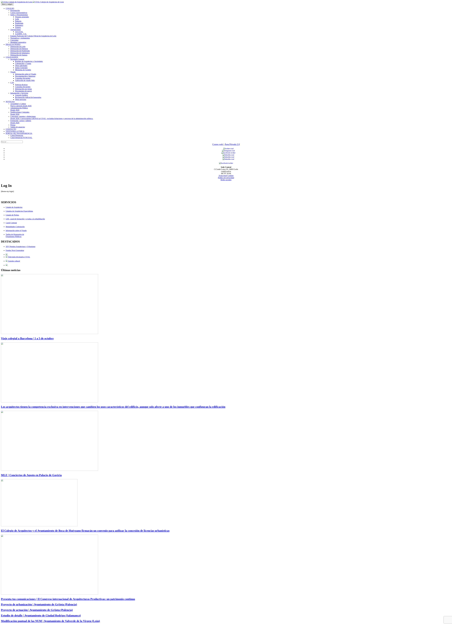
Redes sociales (226, 180)
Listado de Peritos (12, 215)
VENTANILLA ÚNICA (15, 131)
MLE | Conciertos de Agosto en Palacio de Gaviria (31, 475)
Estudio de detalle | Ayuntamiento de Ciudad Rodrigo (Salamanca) (41, 615)
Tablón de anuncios (17, 127)
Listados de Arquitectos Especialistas (19, 211)
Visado (13, 72)
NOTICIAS (10, 102)
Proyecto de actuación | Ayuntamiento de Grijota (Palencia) (37, 609)
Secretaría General (17, 59)
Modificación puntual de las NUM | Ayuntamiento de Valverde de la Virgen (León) (50, 621)
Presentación (15, 11)
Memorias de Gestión (23, 70)
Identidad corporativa (18, 42)
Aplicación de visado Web (25, 80)
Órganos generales (22, 17)
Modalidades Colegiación (15, 227)
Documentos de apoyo (23, 91)
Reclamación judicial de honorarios (28, 97)
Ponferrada (19, 23)
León (17, 19)
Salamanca (19, 25)
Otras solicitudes (21, 66)
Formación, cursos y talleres (20, 122)
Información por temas (23, 89)
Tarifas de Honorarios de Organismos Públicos (15, 235)
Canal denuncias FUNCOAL (21, 138)
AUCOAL (19, 32)
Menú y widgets (7, 4)
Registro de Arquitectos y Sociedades (29, 61)
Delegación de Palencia (19, 49)
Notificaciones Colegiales (19, 113)
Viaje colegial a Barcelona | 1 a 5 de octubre (27, 338)
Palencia (18, 21)
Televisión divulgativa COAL (19, 257)
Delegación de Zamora (18, 55)
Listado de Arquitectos (14, 207)
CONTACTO (11, 129)
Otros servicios (20, 99)
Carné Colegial (11, 223)
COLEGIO (10, 8)
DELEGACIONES (13, 44)
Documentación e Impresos (25, 76)
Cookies (230, 176)
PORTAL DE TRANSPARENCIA (19, 133)
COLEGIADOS (12, 57)
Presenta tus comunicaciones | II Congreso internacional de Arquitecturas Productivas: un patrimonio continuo (68, 599)
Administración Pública (19, 109)
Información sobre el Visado (25, 74)
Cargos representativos (18, 13)
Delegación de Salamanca (20, 53)
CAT (12, 83)
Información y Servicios (19, 93)
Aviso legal (223, 176)
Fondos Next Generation (15, 250)
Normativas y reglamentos (20, 38)
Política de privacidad (226, 178)
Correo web (218, 144)
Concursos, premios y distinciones (51, 117)
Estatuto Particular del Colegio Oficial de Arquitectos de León (33, 36)
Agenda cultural (14, 261)
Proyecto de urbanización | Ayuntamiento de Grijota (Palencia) (39, 604)
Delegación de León (17, 47)
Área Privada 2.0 (232, 144)
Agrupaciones (15, 30)
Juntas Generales (21, 68)
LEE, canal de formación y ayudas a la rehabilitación (25, 219)
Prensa (12, 125)
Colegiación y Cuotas (23, 63)
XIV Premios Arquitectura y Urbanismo (20, 247)
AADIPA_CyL (21, 34)
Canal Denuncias (16, 135)
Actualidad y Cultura (20, 105)
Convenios (14, 40)
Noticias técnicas (21, 85)
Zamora (18, 27)
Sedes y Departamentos (19, 15)
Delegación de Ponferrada (20, 51)
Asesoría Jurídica (21, 95)
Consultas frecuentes (22, 78)
